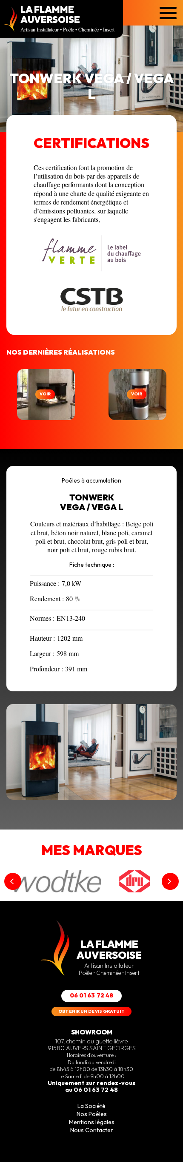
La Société (91, 1106)
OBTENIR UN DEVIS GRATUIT (91, 1011)
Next (170, 881)
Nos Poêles (92, 1114)
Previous (12, 881)
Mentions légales (91, 1122)
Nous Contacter (91, 1130)
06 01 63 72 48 (92, 995)
